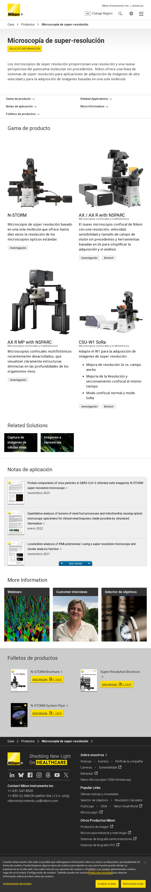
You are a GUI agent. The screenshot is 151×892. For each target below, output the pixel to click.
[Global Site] (130, 13)
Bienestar (86, 773)
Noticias (85, 761)
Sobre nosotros (92, 755)
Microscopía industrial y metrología (103, 833)
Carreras (86, 767)
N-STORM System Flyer (48, 705)
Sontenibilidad (108, 767)
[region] (75, 874)
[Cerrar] (145, 862)
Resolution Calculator (129, 800)
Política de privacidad (100, 872)
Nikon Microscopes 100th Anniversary (105, 780)
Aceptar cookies (107, 883)
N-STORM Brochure (45, 672)
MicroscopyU (89, 812)
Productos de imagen (94, 827)
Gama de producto (18, 99)
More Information (92, 106)
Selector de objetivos (94, 800)
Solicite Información (24, 48)
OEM (104, 806)
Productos (28, 24)
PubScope (87, 806)
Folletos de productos (21, 114)
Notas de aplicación (19, 106)
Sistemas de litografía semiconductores (106, 839)
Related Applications (94, 99)
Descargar (47, 679)
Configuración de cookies (17, 883)
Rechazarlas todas (133, 883)
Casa (11, 24)
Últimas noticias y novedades (99, 794)
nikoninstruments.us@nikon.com (33, 800)
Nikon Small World (126, 806)
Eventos (103, 761)
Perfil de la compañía (129, 761)
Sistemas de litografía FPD (97, 845)
